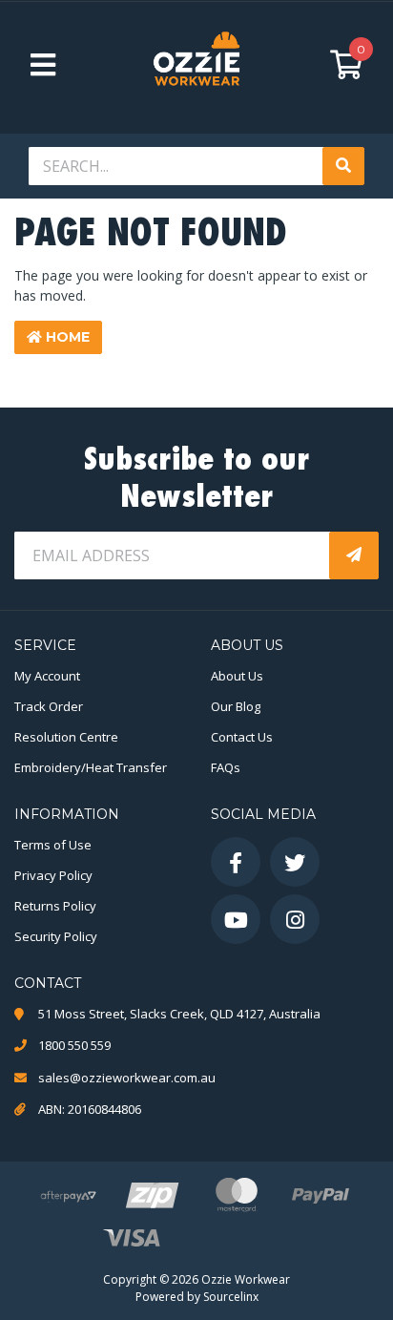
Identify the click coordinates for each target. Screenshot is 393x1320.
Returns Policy (55, 905)
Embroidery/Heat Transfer (90, 767)
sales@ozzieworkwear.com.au (127, 1077)
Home (66, 337)
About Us (237, 675)
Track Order (48, 706)
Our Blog (235, 706)
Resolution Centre (66, 736)
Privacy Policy (53, 875)
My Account (47, 675)
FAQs (225, 767)
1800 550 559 (74, 1045)
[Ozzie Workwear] (196, 63)
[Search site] (343, 166)
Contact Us (242, 736)
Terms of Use (53, 844)
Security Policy (55, 936)
